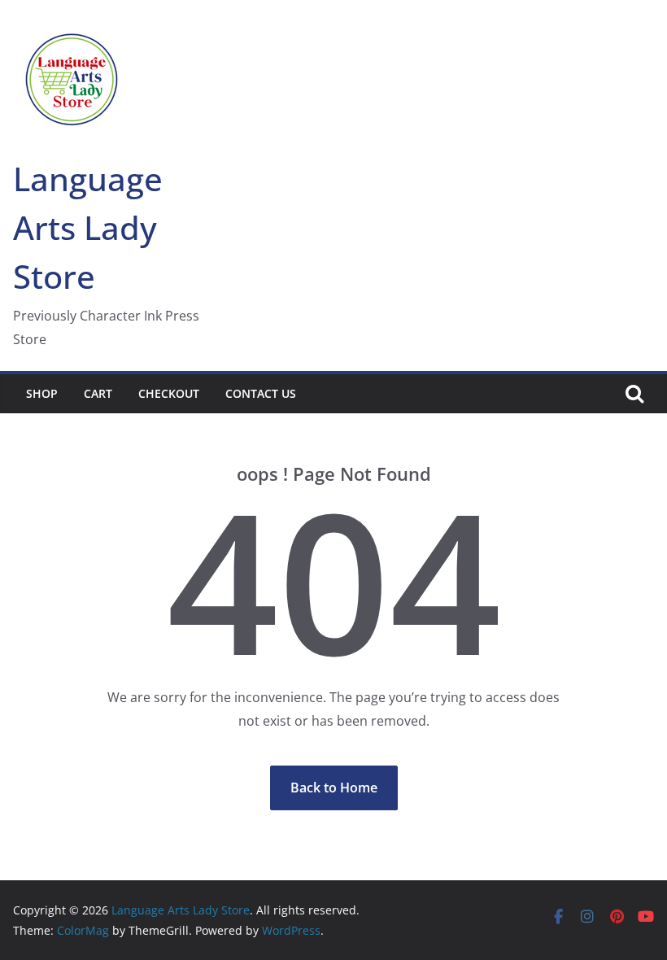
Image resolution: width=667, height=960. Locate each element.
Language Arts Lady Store (88, 227)
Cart (98, 393)
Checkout (168, 393)
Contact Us (260, 393)
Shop (42, 393)
